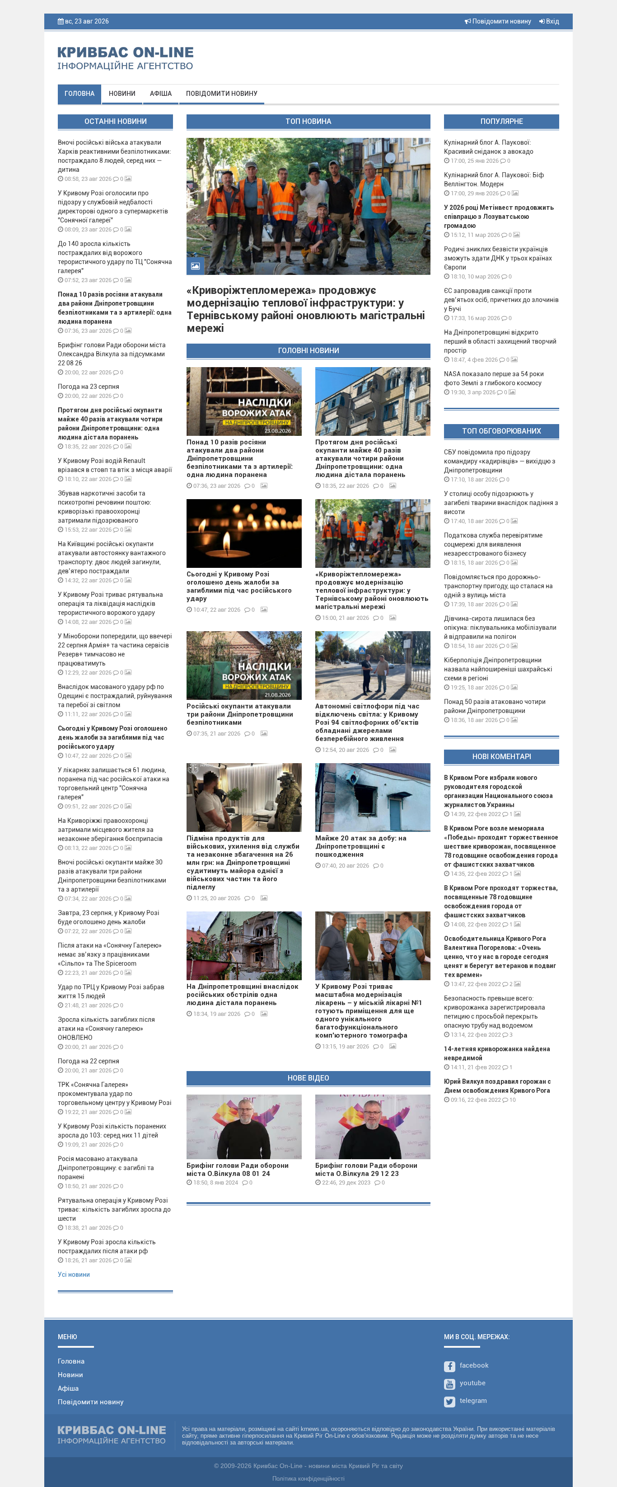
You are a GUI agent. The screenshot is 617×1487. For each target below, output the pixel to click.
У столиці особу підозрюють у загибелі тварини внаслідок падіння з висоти (501, 502)
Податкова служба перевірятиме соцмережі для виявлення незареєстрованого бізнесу (493, 544)
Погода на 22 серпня (88, 1061)
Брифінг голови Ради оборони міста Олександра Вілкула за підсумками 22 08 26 (112, 354)
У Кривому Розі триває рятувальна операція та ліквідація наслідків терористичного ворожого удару (110, 603)
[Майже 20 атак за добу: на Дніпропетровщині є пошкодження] (372, 797)
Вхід (552, 21)
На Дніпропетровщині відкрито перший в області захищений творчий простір (500, 341)
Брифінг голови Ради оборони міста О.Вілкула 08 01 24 (238, 1169)
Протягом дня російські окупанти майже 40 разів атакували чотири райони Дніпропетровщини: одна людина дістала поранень (360, 458)
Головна (79, 93)
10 (512, 1100)
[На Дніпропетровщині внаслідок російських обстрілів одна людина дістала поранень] (244, 945)
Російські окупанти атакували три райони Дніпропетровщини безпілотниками (240, 714)
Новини (122, 93)
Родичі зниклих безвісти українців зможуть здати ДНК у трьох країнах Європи (498, 258)
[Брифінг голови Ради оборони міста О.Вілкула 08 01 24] (244, 1127)
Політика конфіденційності (308, 1478)
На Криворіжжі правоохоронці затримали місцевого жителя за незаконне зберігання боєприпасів (110, 829)
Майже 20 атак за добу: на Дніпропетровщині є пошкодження (361, 846)
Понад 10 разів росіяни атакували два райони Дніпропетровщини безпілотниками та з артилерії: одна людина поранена (240, 458)
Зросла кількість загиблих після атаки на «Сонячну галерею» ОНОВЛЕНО (106, 1028)
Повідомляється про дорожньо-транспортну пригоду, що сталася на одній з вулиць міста (498, 586)
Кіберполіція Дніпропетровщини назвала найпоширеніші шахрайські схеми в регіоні (498, 669)
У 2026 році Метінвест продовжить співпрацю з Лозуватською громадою (499, 216)
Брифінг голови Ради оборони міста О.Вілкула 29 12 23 (366, 1169)
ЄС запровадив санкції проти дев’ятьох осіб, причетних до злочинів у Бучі (501, 299)
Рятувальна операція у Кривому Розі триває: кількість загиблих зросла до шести (114, 1209)
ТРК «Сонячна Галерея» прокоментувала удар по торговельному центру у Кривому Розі (115, 1093)
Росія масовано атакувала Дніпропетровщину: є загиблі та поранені (106, 1167)
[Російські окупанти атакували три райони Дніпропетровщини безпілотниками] (244, 665)
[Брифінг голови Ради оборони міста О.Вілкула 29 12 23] (372, 1127)
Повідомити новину (501, 21)
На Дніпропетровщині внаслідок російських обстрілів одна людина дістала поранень (243, 994)
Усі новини (74, 1274)
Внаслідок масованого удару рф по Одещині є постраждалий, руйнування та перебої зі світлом (115, 695)
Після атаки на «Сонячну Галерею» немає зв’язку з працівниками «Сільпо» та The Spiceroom (110, 954)
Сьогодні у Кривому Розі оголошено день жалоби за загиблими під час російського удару (112, 737)
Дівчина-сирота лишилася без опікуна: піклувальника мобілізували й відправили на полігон (500, 627)
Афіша (161, 93)
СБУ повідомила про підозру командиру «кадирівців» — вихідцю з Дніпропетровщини (500, 461)
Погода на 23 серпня (88, 386)
